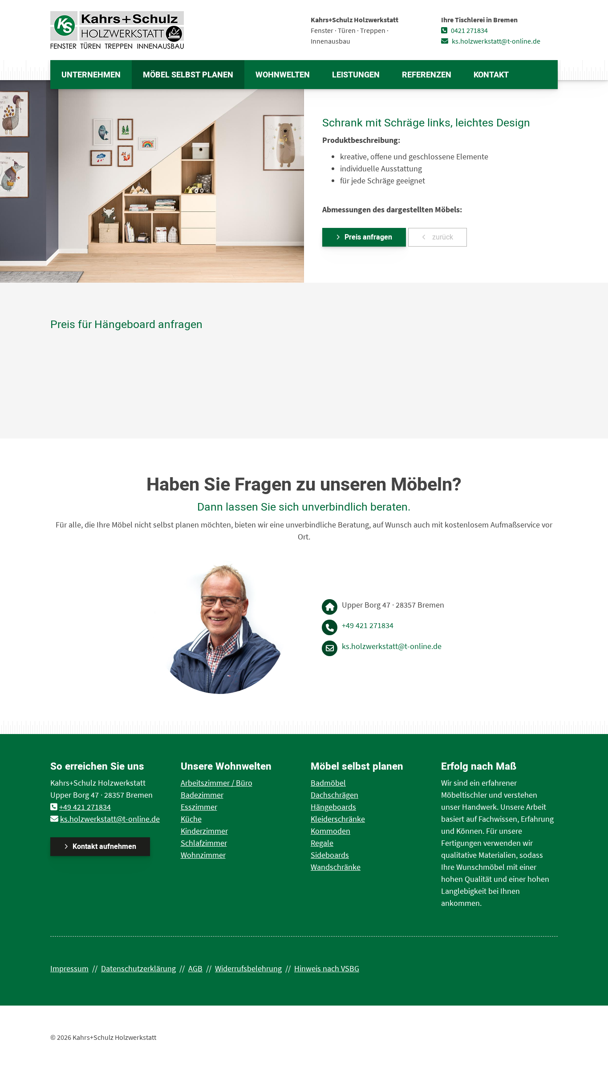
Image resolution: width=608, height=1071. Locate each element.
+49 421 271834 (367, 625)
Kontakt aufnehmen (104, 846)
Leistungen (356, 75)
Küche (191, 819)
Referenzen (426, 75)
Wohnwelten (282, 75)
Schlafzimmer (204, 843)
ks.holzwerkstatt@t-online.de (495, 41)
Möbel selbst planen (188, 75)
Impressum (69, 968)
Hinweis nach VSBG (326, 968)
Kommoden (330, 831)
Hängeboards (333, 807)
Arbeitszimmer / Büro (216, 783)
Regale (322, 843)
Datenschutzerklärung (138, 968)
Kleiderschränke (338, 819)
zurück (441, 237)
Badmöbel (328, 783)
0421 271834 (469, 30)
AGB (195, 968)
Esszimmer (199, 807)
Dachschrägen (334, 795)
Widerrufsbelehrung (248, 968)
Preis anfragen (368, 237)
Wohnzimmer (203, 855)
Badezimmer (202, 795)
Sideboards (330, 855)
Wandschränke (336, 867)
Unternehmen (91, 75)
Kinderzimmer (204, 831)
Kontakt (491, 75)
